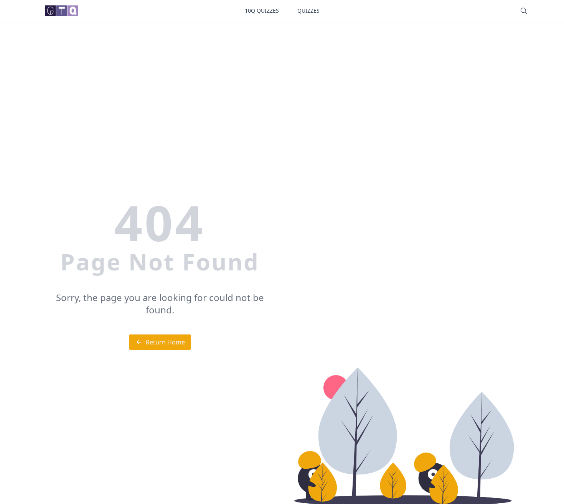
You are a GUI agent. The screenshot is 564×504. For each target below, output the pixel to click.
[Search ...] (524, 11)
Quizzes (308, 10)
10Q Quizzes (262, 10)
